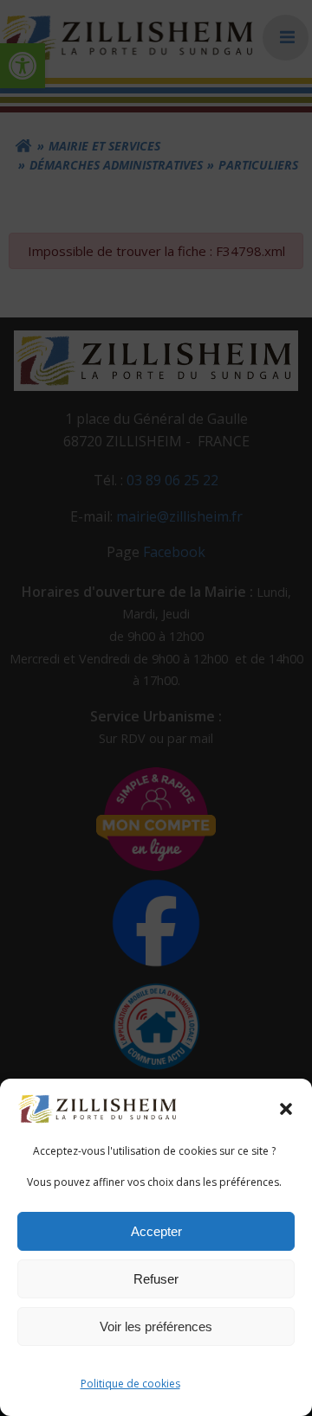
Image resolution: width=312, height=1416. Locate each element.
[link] (98, 1108)
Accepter (156, 1231)
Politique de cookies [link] (130, 1383)
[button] (286, 1109)
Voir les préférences (156, 1326)
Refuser (156, 1279)
